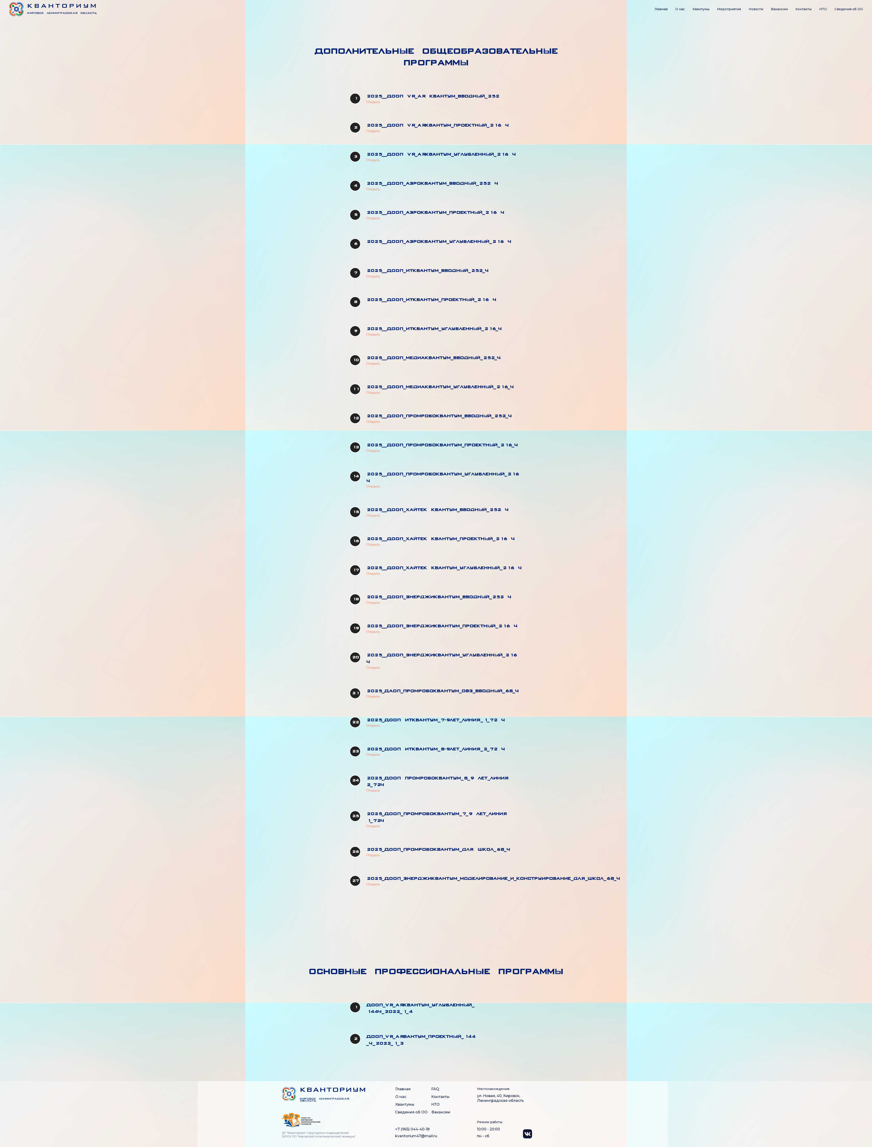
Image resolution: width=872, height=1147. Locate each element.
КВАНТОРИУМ (333, 1090)
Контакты (803, 9)
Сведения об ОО (411, 1112)
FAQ (435, 1089)
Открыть (373, 102)
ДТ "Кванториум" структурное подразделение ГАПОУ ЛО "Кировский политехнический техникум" (319, 1134)
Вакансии (779, 9)
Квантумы (701, 9)
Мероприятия (729, 9)
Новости (756, 9)
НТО (823, 9)
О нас (680, 9)
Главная (661, 9)
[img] (289, 1094)
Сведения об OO (849, 9)
